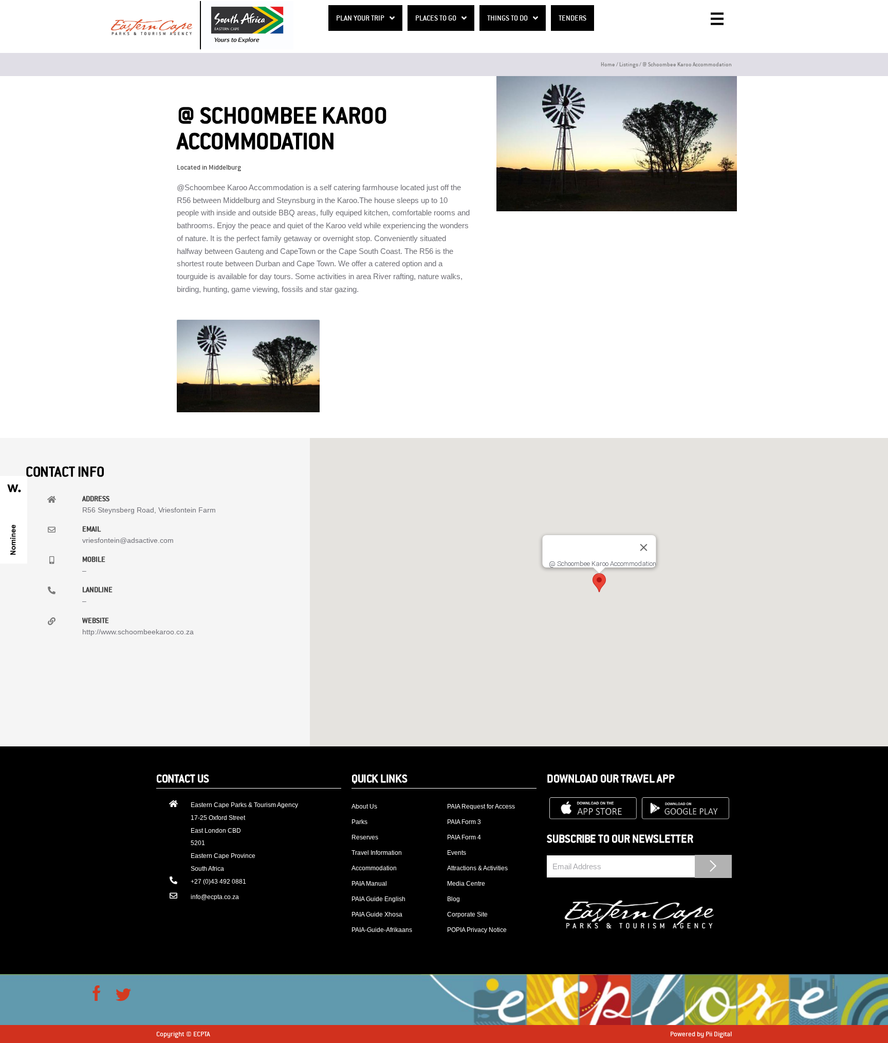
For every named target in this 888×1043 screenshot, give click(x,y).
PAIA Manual (369, 883)
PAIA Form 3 (464, 822)
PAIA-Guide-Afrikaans (381, 930)
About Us (364, 806)
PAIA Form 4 (464, 837)
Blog (453, 899)
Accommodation (374, 868)
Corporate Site (467, 914)
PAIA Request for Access (481, 806)
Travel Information (376, 852)
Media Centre (466, 883)
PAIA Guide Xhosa (376, 914)
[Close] (643, 547)
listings (628, 64)
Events (456, 852)
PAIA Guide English (378, 899)
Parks (359, 822)
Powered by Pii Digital (701, 1034)
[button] (599, 582)
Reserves (364, 837)
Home (608, 64)
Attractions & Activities (477, 868)
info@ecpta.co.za (215, 897)
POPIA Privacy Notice (477, 930)
